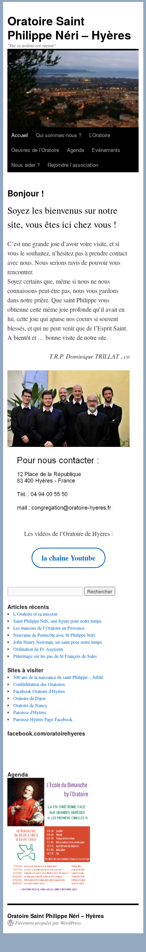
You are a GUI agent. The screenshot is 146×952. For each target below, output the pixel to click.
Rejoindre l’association (72, 164)
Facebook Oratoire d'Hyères (39, 691)
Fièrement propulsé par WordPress (48, 923)
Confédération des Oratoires (39, 684)
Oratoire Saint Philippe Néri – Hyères (69, 27)
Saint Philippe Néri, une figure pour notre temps (57, 621)
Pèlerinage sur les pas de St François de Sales (55, 656)
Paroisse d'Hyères (29, 712)
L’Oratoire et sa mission (35, 614)
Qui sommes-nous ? (58, 135)
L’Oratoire (99, 135)
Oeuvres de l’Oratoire (35, 150)
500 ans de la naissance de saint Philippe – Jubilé (58, 677)
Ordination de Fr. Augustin (38, 649)
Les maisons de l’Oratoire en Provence (48, 628)
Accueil (19, 135)
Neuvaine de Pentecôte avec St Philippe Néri (54, 635)
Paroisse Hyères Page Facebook (42, 719)
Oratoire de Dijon (29, 698)
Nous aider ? (25, 164)
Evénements (106, 150)
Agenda (75, 150)
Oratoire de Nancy (30, 705)
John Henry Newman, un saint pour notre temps (57, 642)
